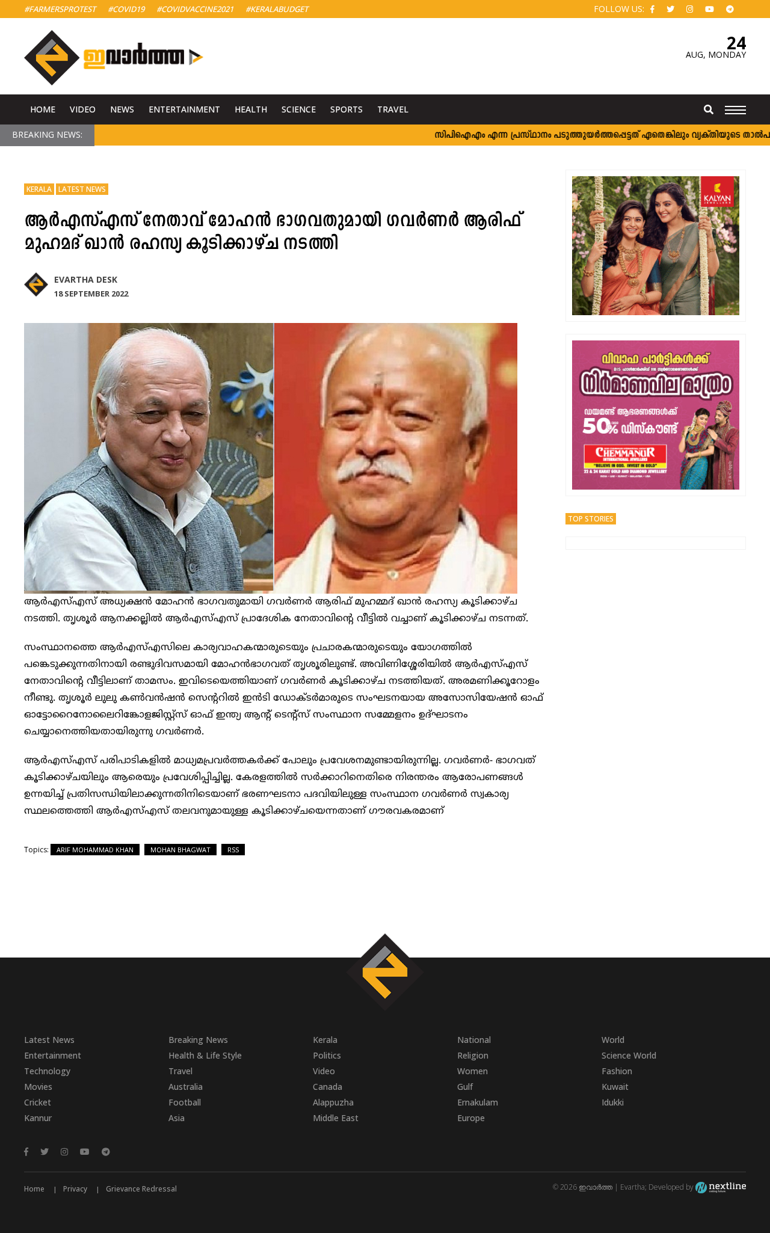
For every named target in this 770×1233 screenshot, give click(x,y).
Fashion (617, 1071)
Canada (327, 1086)
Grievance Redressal (141, 1189)
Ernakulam (477, 1102)
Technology (47, 1071)
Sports (346, 109)
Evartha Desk (85, 279)
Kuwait (615, 1086)
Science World (629, 1055)
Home (42, 109)
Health (251, 109)
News (122, 109)
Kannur (38, 1118)
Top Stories (591, 519)
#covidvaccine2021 (194, 9)
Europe (471, 1118)
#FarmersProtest (60, 9)
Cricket (37, 1102)
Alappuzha (333, 1102)
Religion (472, 1055)
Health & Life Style (205, 1055)
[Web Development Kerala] (720, 1187)
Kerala (39, 189)
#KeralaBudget (276, 9)
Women (472, 1071)
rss (233, 849)
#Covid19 (126, 9)
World (613, 1039)
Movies (38, 1086)
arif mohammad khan (95, 849)
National (474, 1039)
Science (299, 109)
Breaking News (198, 1039)
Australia (185, 1086)
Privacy (75, 1189)
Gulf (465, 1086)
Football (184, 1102)
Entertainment (184, 109)
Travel (392, 109)
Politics (327, 1055)
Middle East (336, 1118)
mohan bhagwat (180, 849)
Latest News (82, 189)
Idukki (613, 1102)
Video (83, 109)
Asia (176, 1118)
